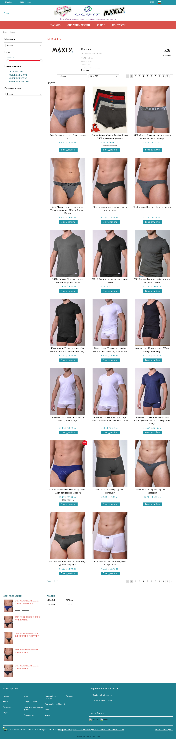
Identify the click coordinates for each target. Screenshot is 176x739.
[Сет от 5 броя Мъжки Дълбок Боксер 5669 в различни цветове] (110, 109)
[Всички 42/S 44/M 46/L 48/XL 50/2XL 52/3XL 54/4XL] (24, 94)
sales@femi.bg (106, 695)
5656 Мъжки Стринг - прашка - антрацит (152, 491)
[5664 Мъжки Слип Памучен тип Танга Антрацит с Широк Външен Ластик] (67, 181)
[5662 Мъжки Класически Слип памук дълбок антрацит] (67, 535)
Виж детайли (68, 150)
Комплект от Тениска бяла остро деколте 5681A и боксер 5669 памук (110, 419)
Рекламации (29, 715)
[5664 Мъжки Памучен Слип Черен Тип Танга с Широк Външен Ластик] (8, 638)
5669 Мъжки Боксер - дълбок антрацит (110, 491)
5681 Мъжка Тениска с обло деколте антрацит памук (152, 280)
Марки (48, 715)
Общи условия (30, 701)
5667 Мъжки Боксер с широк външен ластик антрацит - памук (152, 136)
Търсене (6, 712)
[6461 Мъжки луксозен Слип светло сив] (67, 109)
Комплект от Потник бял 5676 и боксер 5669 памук (68, 419)
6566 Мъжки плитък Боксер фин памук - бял (110, 563)
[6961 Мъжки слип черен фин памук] (8, 622)
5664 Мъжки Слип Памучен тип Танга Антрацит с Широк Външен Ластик (67, 210)
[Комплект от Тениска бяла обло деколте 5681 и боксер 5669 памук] (110, 322)
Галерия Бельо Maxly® (55, 704)
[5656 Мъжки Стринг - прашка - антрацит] (152, 463)
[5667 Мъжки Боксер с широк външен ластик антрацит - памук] (152, 109)
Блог (47, 710)
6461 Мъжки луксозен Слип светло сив (68, 136)
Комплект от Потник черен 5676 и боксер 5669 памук (152, 350)
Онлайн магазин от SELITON (88, 736)
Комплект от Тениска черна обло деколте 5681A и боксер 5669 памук (68, 350)
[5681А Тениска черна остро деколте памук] (110, 253)
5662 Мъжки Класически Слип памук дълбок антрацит (68, 563)
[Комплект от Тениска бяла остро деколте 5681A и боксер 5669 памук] (110, 391)
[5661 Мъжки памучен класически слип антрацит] (110, 181)
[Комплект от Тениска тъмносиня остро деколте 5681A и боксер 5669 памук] (152, 391)
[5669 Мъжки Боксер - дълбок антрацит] (110, 463)
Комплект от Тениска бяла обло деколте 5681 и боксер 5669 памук (110, 350)
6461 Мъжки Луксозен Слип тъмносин (27, 602)
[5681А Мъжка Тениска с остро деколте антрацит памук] (67, 253)
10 (167, 76)
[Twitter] (171, 2)
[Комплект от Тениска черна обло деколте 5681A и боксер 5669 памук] (67, 322)
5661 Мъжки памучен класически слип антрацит (110, 208)
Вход (26, 696)
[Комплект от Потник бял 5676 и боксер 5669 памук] (67, 391)
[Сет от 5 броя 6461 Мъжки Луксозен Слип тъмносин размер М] (67, 463)
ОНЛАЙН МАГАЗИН (78, 25)
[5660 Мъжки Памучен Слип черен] (8, 654)
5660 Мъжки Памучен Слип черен (26, 651)
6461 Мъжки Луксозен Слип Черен (27, 667)
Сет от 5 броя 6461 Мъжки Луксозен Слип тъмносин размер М (68, 491)
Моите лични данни (164, 730)
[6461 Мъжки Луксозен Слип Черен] (8, 671)
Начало (55, 25)
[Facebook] (167, 2)
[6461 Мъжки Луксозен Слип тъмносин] (8, 606)
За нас (101, 25)
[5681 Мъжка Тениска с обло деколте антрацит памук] (152, 253)
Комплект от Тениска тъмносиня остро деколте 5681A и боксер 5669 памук (152, 420)
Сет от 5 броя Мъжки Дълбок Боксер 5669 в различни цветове (109, 136)
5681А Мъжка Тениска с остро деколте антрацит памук (67, 280)
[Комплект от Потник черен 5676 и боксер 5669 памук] (152, 322)
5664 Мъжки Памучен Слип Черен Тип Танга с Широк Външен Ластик (27, 635)
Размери (69, 696)
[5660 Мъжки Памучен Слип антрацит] (152, 181)
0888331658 (25, 2)
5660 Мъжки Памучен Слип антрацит (152, 207)
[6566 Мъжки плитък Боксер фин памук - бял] (110, 535)
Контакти (119, 25)
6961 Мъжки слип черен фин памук (28, 618)
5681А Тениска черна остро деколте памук (110, 280)
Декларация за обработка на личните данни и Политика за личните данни (90, 730)
